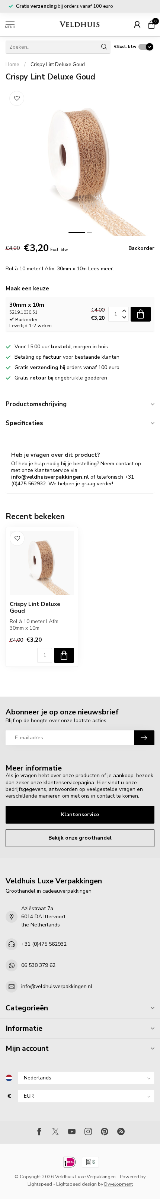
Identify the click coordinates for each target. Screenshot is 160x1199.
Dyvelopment (118, 1184)
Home (12, 64)
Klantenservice (80, 814)
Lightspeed (40, 1184)
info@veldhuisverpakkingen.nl (56, 986)
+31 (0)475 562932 (44, 944)
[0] (151, 24)
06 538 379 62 (38, 965)
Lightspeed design (76, 1184)
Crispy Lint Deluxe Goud (58, 64)
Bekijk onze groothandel (80, 837)
